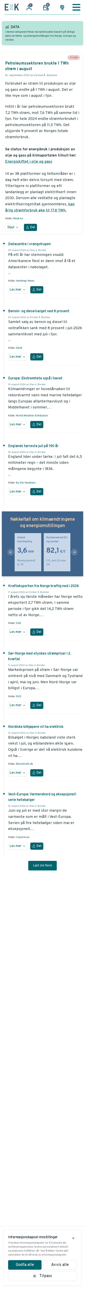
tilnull (19, 348)
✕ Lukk (73, 57)
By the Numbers (26, 482)
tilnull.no (18, 218)
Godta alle (25, 1264)
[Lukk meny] (76, 7)
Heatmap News (25, 281)
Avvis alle (60, 1264)
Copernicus (22, 837)
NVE (18, 696)
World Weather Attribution (32, 415)
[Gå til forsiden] (12, 7)
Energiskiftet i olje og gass (28, 161)
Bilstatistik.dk (24, 764)
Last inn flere (42, 866)
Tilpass (45, 1276)
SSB (18, 623)
